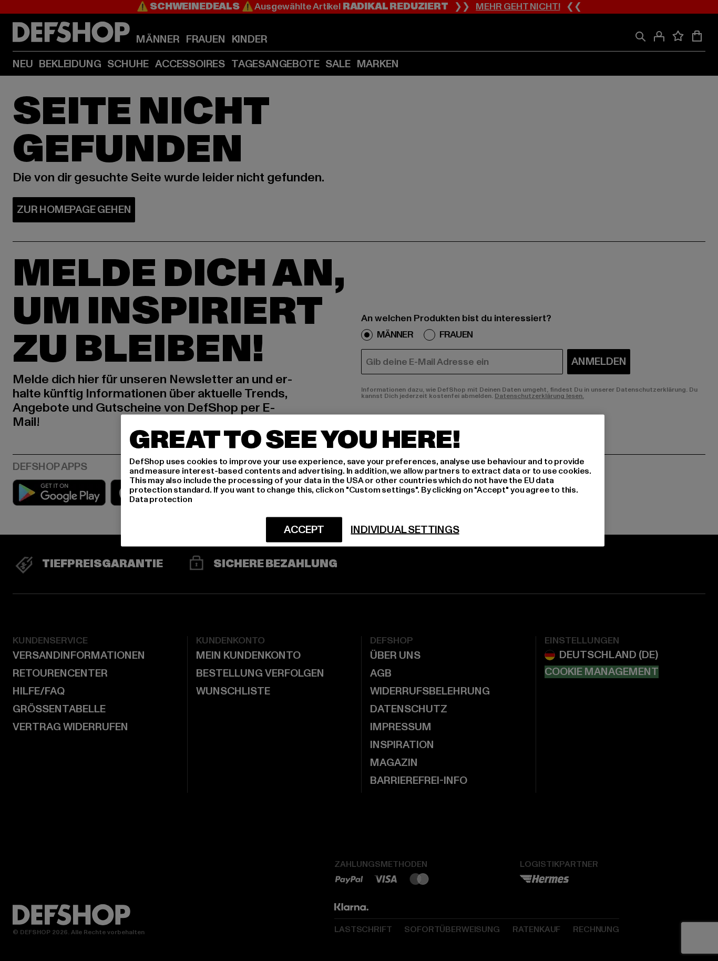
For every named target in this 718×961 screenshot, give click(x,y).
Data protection (160, 499)
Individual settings (405, 530)
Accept (304, 530)
